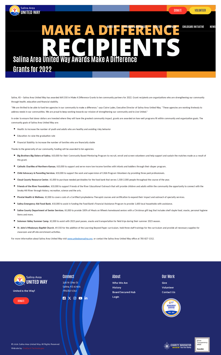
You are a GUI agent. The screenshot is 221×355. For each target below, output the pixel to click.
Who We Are (120, 282)
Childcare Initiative (193, 26)
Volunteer (200, 10)
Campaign (171, 26)
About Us (111, 26)
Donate (178, 10)
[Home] (27, 10)
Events (156, 26)
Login (115, 296)
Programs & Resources (134, 26)
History (116, 287)
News (212, 26)
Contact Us (168, 292)
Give (164, 282)
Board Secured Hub (123, 292)
